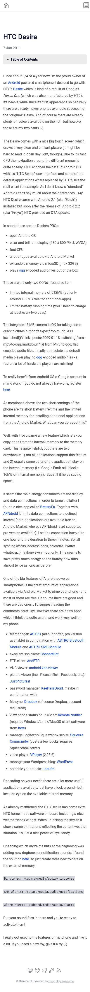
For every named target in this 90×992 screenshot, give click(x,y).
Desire (18, 89)
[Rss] (58, 972)
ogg (22, 270)
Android (14, 83)
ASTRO (35, 634)
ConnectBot (50, 654)
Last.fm (49, 769)
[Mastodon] (31, 972)
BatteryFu (47, 507)
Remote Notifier (70, 715)
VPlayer (36, 755)
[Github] (45, 972)
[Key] (52, 972)
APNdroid (10, 513)
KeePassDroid (52, 688)
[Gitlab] (38, 972)
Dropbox (30, 702)
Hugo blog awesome (61, 981)
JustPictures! (20, 681)
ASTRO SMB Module (45, 647)
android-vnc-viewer (43, 668)
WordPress (65, 762)
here (6, 390)
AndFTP (33, 661)
